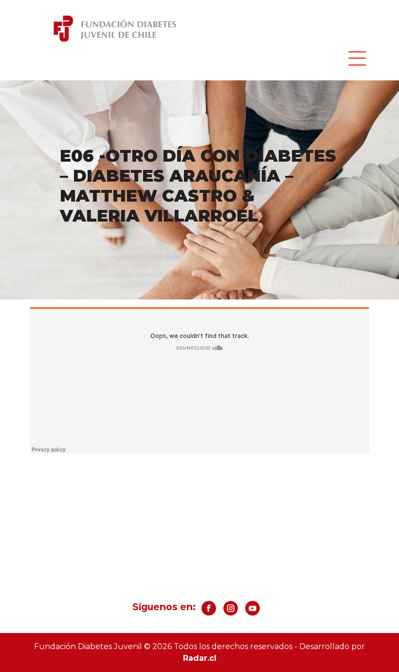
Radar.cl (200, 658)
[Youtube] (252, 612)
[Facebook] (208, 612)
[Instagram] (230, 612)
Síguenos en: (164, 607)
